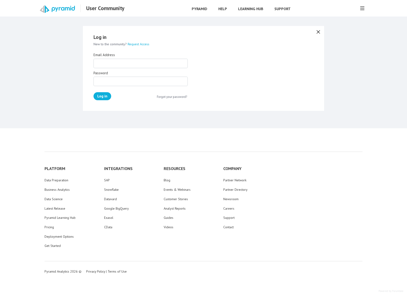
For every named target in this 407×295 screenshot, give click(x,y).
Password (101, 73)
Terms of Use (117, 271)
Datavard (110, 199)
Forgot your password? (172, 97)
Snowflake (111, 189)
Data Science (54, 199)
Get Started (53, 246)
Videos (168, 227)
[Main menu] (362, 8)
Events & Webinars (177, 189)
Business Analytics (57, 189)
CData (108, 227)
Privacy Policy (95, 271)
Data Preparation (56, 180)
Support (282, 9)
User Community (105, 8)
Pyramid (199, 9)
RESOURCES (174, 168)
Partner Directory (235, 189)
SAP (107, 180)
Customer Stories (176, 199)
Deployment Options (59, 236)
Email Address (104, 55)
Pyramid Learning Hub (60, 218)
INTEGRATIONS (118, 168)
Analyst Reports (175, 208)
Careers (228, 208)
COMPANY (232, 168)
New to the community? (111, 44)
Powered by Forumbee (391, 291)
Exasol (108, 218)
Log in (102, 96)
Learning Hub (250, 9)
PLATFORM (55, 168)
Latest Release (55, 208)
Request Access (138, 44)
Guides (168, 218)
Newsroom (231, 199)
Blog (167, 180)
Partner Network (234, 180)
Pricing (49, 227)
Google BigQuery (116, 208)
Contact (228, 227)
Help (222, 9)
